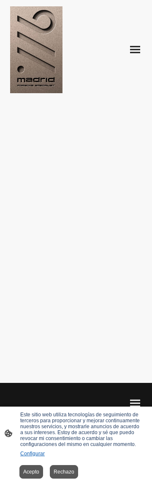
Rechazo (64, 472)
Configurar (32, 454)
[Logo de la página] (36, 49)
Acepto (31, 472)
